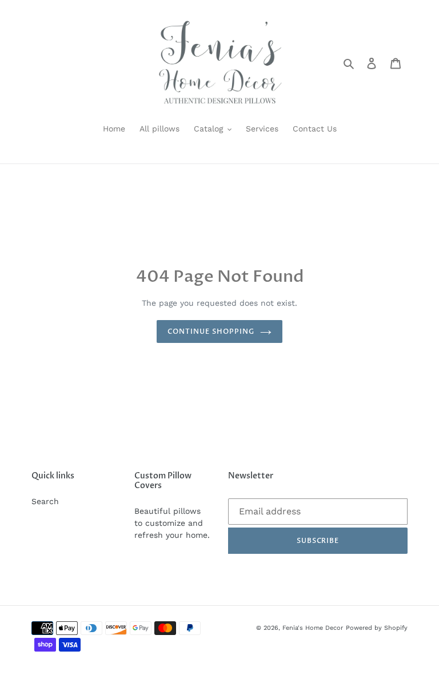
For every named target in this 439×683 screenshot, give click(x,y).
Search (45, 501)
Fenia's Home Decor (312, 628)
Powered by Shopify (377, 628)
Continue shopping (210, 331)
